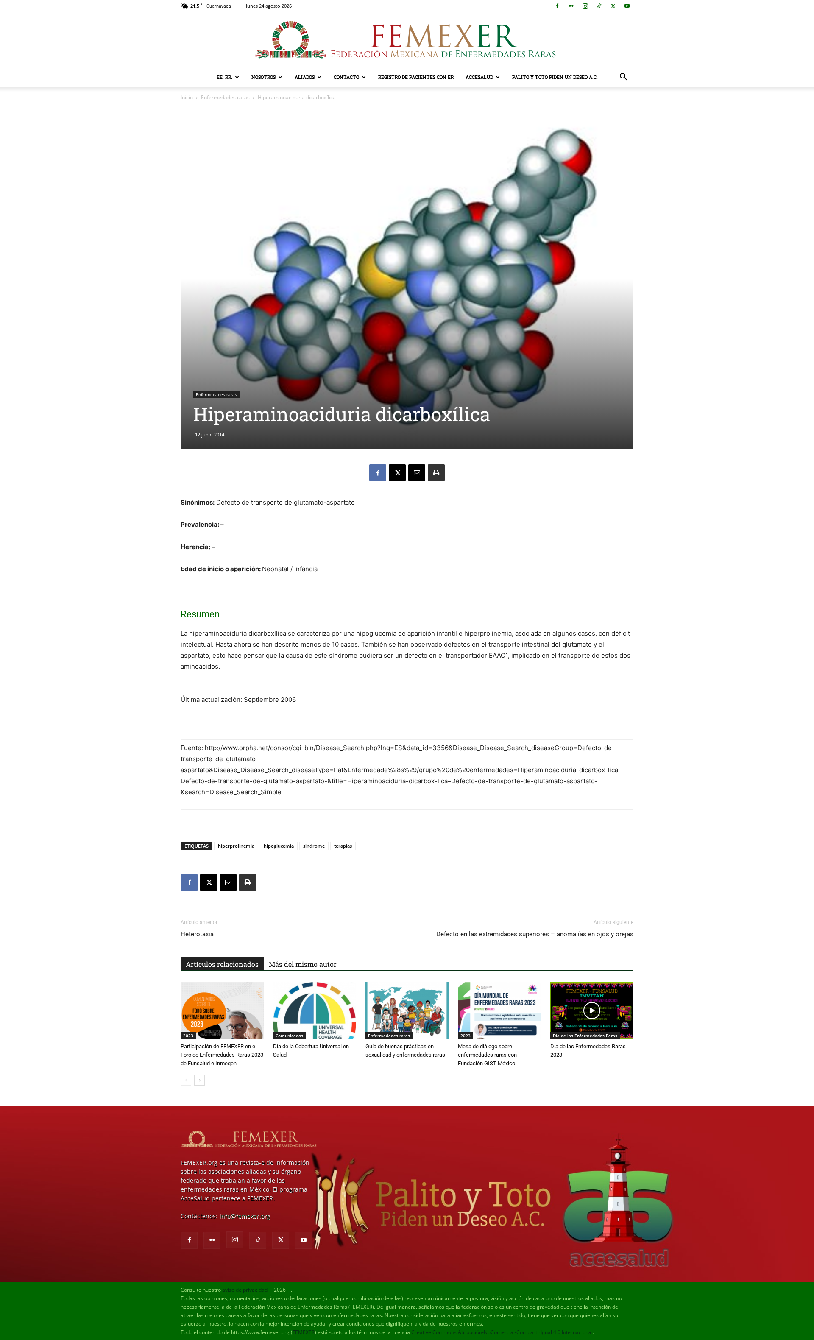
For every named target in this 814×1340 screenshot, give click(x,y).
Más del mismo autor (303, 964)
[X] (613, 6)
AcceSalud (479, 77)
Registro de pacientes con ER (416, 77)
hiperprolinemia (236, 846)
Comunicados (289, 1035)
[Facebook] (557, 6)
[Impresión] (436, 472)
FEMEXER (304, 1332)
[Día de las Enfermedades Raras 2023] (591, 1010)
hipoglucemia (279, 846)
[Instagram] (585, 6)
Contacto (346, 77)
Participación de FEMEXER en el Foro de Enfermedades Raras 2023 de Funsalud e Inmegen (222, 1054)
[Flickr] (571, 6)
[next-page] (199, 1080)
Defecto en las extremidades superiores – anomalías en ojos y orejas (534, 934)
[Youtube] (627, 6)
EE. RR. (224, 77)
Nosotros (263, 77)
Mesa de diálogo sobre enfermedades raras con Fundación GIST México (487, 1054)
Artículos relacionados (222, 964)
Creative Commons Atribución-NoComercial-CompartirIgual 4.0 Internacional (502, 1332)
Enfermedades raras (225, 97)
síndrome (314, 846)
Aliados (305, 77)
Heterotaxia (197, 934)
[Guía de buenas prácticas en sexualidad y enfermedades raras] (407, 1010)
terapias (343, 846)
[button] (623, 78)
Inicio (187, 97)
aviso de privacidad (245, 1289)
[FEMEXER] (407, 40)
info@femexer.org (244, 1216)
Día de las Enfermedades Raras (585, 1035)
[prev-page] (186, 1080)
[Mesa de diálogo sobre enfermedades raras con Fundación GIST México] (499, 1010)
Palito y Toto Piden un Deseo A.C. (555, 77)
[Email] (416, 472)
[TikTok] (599, 6)
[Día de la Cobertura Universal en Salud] (314, 1010)
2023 (188, 1035)
